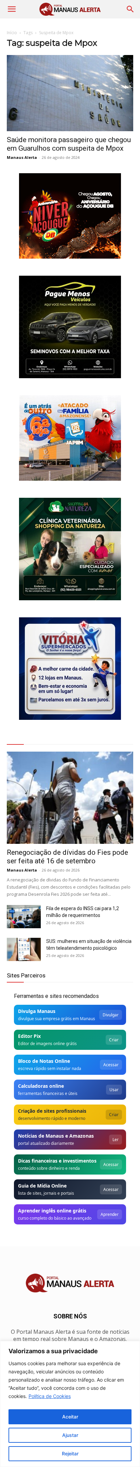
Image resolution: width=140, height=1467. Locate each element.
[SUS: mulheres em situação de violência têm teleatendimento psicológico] (24, 949)
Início (12, 33)
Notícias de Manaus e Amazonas (56, 1136)
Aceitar (70, 1417)
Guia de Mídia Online (42, 1185)
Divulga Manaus (36, 1011)
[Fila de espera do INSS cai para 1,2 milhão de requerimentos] (24, 917)
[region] (70, 1404)
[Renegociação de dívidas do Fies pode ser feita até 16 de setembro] (70, 798)
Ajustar (70, 1435)
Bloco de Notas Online (44, 1061)
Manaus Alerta (22, 157)
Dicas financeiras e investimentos (57, 1160)
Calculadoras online (41, 1086)
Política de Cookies (50, 1396)
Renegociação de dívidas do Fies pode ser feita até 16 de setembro (67, 856)
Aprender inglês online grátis (52, 1210)
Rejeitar (70, 1453)
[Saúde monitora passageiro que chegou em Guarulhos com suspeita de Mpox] (70, 93)
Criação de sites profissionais (52, 1111)
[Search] (130, 9)
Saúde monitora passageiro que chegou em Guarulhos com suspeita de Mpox (69, 144)
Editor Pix (29, 1036)
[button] (11, 9)
